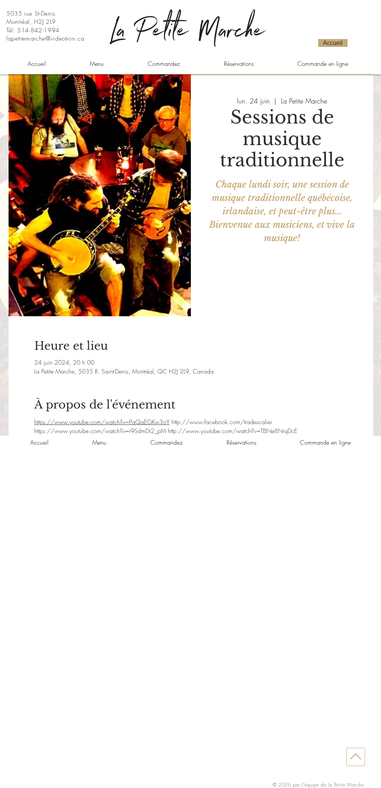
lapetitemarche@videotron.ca (45, 38)
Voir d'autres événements (282, 282)
